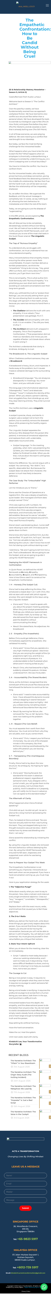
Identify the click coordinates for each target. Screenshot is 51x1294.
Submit (25, 1208)
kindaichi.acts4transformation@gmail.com (28, 1273)
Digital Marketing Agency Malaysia (35, 1287)
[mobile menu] (47, 5)
